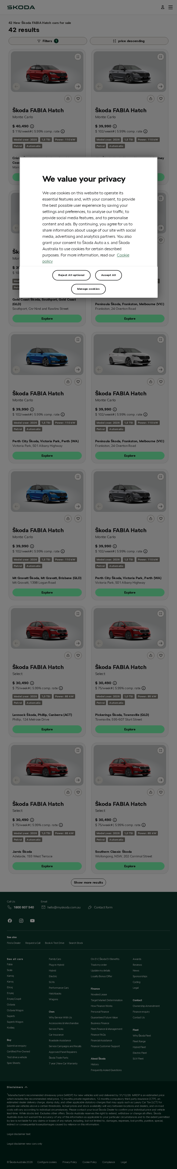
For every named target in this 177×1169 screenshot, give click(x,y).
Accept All (108, 275)
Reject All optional (71, 275)
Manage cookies (88, 289)
